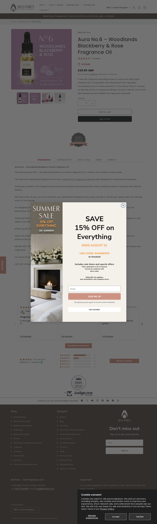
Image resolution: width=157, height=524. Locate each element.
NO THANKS (94, 309)
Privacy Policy (107, 509)
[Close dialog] (123, 205)
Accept (115, 516)
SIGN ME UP (94, 296)
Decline (140, 516)
